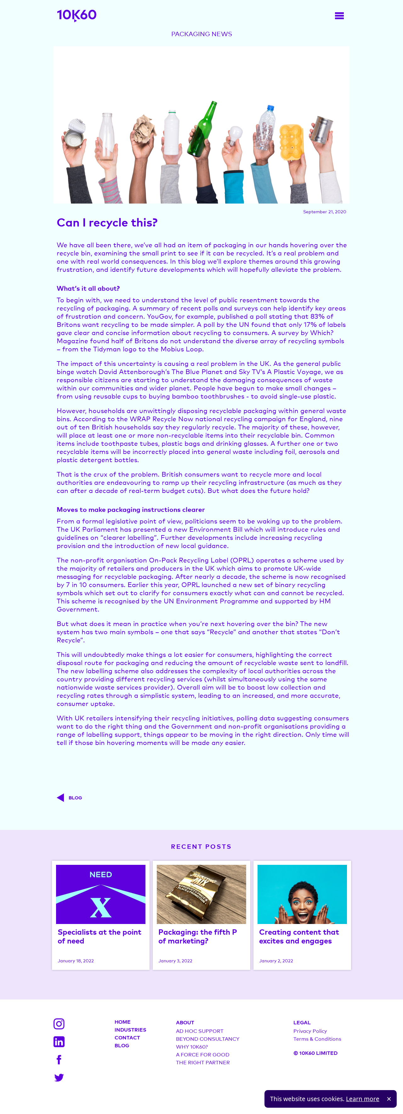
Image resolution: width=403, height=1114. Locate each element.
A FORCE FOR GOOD (203, 1054)
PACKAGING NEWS (201, 34)
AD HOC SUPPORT (200, 1030)
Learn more (362, 1099)
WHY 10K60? (192, 1046)
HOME (123, 1021)
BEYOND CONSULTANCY (207, 1038)
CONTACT (127, 1037)
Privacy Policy (310, 1030)
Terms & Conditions (317, 1038)
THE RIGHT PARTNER (203, 1062)
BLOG (122, 1045)
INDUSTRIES (130, 1029)
